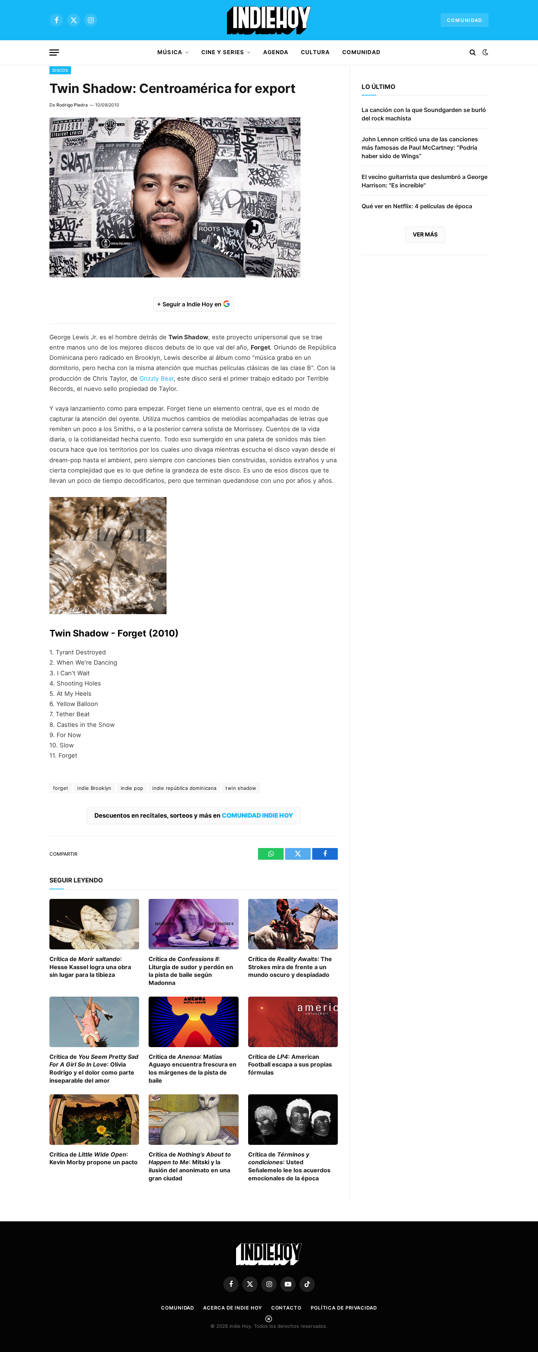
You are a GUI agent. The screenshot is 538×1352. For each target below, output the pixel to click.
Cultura (315, 52)
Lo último (378, 86)
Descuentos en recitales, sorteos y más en (193, 815)
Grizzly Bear (156, 378)
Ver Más (425, 234)
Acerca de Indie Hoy (232, 1308)
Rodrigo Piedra (72, 105)
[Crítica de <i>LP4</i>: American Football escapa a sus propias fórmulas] (293, 1022)
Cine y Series (222, 52)
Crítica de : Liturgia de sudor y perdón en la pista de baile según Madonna (191, 970)
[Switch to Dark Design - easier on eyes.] (485, 52)
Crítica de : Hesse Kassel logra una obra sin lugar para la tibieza (90, 967)
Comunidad (464, 20)
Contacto (286, 1308)
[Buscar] (472, 52)
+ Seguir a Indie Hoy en (190, 304)
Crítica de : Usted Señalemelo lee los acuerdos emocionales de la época (289, 1166)
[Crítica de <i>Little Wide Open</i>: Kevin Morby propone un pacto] (94, 1119)
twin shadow (240, 788)
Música (169, 52)
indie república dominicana (184, 788)
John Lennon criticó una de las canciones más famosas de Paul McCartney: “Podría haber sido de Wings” (420, 147)
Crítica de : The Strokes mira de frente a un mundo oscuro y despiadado (290, 967)
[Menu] (54, 52)
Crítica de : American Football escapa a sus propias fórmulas (290, 1064)
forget (60, 788)
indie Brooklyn (94, 788)
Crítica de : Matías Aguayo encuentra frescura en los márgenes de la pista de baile (192, 1068)
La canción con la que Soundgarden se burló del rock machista (424, 114)
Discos (60, 70)
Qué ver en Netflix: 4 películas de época (417, 206)
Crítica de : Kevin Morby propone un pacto (93, 1158)
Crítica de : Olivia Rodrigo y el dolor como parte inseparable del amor (93, 1068)
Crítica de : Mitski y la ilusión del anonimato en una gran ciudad (190, 1166)
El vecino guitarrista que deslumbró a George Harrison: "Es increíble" (424, 181)
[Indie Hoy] (269, 20)
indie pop (132, 788)
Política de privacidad (344, 1308)
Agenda (275, 52)
